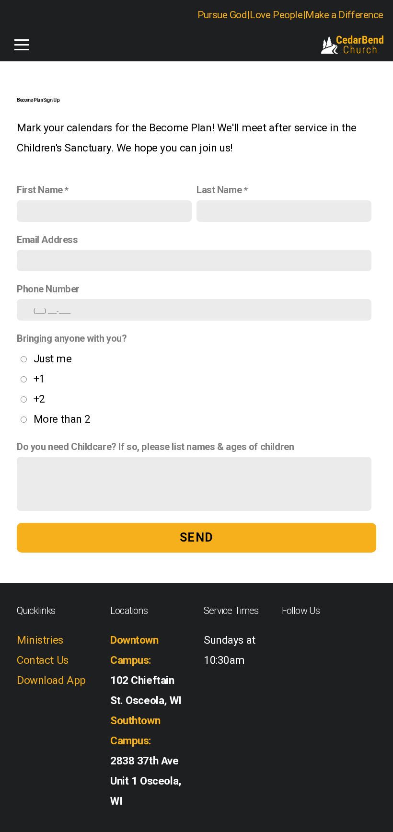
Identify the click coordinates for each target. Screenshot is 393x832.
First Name (40, 190)
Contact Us (43, 660)
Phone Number (48, 289)
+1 (39, 378)
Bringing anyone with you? (72, 338)
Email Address (47, 239)
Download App (51, 680)
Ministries (40, 640)
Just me (53, 358)
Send (197, 537)
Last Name (219, 190)
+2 (39, 399)
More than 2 (62, 419)
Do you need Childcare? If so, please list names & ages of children (155, 446)
